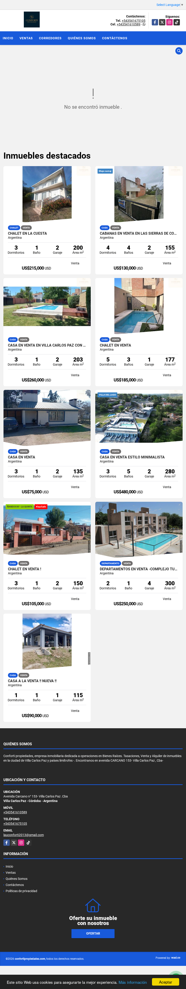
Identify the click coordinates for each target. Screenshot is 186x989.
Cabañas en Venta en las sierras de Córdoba (139, 233)
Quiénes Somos (82, 38)
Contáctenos (114, 38)
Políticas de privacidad (21, 891)
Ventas (26, 38)
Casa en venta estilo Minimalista (132, 457)
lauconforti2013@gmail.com (23, 835)
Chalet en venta (115, 345)
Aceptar (165, 982)
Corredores (50, 38)
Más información (133, 982)
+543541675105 (133, 20)
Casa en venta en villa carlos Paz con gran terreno (47, 345)
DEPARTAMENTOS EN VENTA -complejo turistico (139, 569)
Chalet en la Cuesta (27, 233)
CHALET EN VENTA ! (24, 569)
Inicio (8, 38)
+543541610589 (128, 24)
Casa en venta (21, 457)
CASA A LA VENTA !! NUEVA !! (32, 681)
